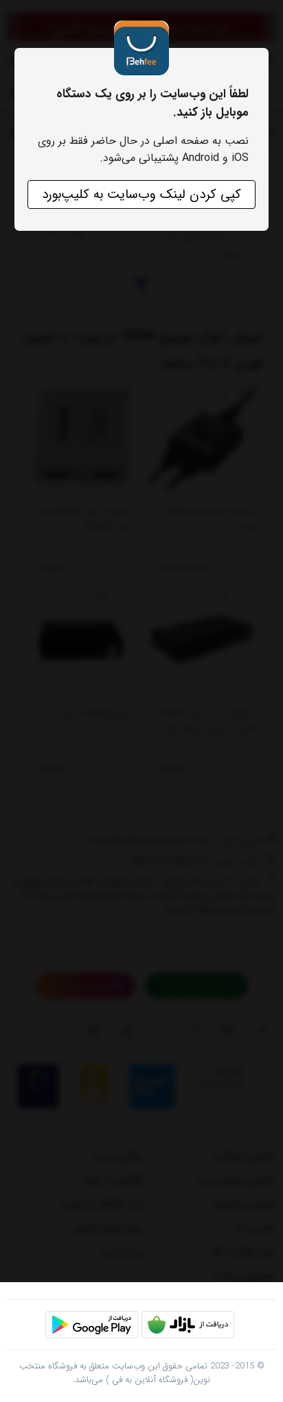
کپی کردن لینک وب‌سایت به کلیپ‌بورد (141, 194)
